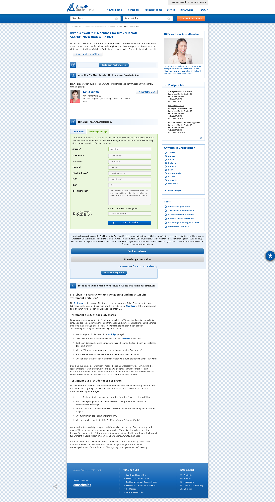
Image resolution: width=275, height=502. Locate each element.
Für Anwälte (186, 9)
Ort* (74, 185)
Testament (79, 303)
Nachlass (130, 306)
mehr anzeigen (174, 190)
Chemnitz (172, 180)
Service (171, 9)
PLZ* (74, 179)
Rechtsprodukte (153, 9)
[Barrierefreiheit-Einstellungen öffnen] (270, 256)
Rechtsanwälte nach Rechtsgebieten (141, 482)
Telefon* (76, 167)
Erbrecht (126, 338)
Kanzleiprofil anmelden (136, 475)
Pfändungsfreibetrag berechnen (184, 222)
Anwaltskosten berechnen (181, 210)
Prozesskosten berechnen (181, 214)
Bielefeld (172, 163)
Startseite (188, 475)
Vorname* (77, 161)
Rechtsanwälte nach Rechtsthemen (141, 485)
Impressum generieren (179, 206)
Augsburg (172, 156)
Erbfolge (112, 334)
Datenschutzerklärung (145, 266)
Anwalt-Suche (114, 9)
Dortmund (173, 183)
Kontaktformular (182, 71)
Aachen (171, 152)
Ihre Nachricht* (80, 190)
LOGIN (204, 9)
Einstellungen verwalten (138, 259)
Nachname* (78, 155)
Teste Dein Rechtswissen (114, 65)
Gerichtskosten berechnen (181, 218)
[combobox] (129, 149)
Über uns (188, 489)
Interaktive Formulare (178, 226)
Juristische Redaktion (135, 492)
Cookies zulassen (137, 251)
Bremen (171, 177)
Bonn (170, 170)
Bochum (172, 166)
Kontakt (187, 478)
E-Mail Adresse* (80, 173)
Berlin (171, 159)
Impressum (124, 266)
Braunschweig (174, 173)
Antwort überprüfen (114, 272)
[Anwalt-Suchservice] (82, 8)
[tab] (87, 54)
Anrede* (76, 149)
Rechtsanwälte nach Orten (137, 478)
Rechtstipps (133, 9)
